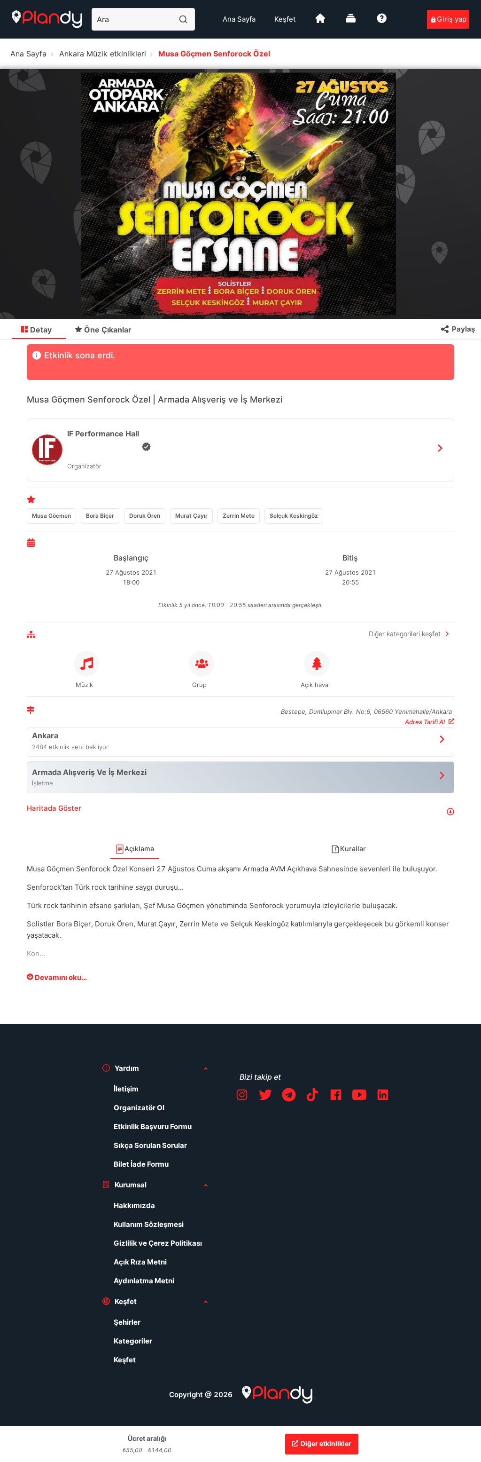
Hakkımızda (134, 1205)
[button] (240, 811)
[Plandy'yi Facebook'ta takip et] (336, 1096)
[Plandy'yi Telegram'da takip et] (289, 1096)
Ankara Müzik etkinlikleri (102, 53)
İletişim (126, 1088)
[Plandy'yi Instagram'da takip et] (242, 1096)
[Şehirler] (320, 21)
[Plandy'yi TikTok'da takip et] (312, 1096)
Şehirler (127, 1322)
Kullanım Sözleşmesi (149, 1224)
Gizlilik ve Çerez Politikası (158, 1243)
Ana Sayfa (239, 19)
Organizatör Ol (139, 1107)
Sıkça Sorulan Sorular (150, 1145)
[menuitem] (239, 19)
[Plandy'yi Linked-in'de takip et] (383, 1096)
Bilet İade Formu (141, 1164)
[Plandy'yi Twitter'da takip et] (265, 1096)
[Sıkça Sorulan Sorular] (382, 21)
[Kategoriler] (351, 21)
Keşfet (284, 19)
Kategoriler (133, 1340)
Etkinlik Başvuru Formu (153, 1126)
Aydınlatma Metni (144, 1280)
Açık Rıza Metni (140, 1261)
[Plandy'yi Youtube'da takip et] (359, 1096)
